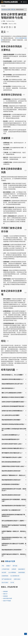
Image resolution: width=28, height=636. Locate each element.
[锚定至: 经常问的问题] (16, 369)
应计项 (12, 582)
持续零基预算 (21, 572)
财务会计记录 (10, 561)
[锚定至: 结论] (7, 340)
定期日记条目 (17, 579)
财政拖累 (5, 591)
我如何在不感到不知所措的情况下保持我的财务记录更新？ (14, 526)
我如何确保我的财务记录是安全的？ (11, 480)
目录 (4, 6)
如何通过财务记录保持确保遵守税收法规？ (13, 406)
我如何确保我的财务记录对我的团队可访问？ (14, 505)
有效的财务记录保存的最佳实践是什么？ (13, 379)
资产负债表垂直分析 (6, 579)
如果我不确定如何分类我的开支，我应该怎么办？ (14, 555)
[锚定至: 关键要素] (12, 138)
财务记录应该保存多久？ (8, 388)
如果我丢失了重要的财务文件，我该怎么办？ (14, 475)
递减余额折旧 (21, 569)
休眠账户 (8, 566)
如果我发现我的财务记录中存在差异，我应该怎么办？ (14, 489)
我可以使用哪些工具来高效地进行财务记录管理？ (14, 429)
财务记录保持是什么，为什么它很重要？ (13, 375)
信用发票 (14, 569)
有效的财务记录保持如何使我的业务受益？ (13, 424)
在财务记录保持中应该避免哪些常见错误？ (13, 402)
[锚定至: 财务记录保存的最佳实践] (25, 170)
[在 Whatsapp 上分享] (12, 26)
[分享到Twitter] (5, 26)
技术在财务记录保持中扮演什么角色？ (12, 444)
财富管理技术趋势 (7, 598)
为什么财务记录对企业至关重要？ (11, 415)
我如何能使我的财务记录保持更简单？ (12, 550)
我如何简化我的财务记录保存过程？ (11, 471)
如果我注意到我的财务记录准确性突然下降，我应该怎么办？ (14, 515)
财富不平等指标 (7, 601)
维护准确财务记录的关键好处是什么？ (12, 453)
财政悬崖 (5, 596)
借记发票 (4, 572)
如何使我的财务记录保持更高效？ (11, 484)
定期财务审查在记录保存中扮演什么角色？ (13, 466)
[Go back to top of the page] (25, 634)
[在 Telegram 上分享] (15, 26)
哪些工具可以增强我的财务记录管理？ (12, 393)
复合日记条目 (5, 582)
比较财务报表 (5, 576)
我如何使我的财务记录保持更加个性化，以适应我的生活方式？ (14, 538)
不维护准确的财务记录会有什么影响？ (12, 457)
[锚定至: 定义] (7, 31)
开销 (3, 566)
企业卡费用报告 (12, 572)
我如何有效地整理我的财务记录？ (11, 439)
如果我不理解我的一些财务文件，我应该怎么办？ (14, 532)
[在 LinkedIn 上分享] (7, 26)
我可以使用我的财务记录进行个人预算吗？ (13, 521)
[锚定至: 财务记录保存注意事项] (25, 292)
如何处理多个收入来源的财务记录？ (11, 510)
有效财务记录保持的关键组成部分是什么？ (13, 448)
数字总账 (15, 566)
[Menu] (21, 2)
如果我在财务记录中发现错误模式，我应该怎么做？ (14, 500)
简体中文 (25, 2)
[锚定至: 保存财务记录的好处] (23, 94)
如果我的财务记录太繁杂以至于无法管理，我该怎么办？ (14, 544)
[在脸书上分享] (2, 26)
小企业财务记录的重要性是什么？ (11, 435)
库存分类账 (19, 38)
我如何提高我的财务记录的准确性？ (11, 420)
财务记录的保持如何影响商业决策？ (11, 462)
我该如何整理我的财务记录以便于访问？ (13, 384)
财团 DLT (5, 594)
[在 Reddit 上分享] (10, 26)
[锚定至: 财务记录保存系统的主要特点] (25, 48)
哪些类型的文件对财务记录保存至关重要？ (13, 397)
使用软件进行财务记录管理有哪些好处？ (13, 411)
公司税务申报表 (5, 569)
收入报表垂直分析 (15, 576)
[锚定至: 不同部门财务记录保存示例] (25, 229)
